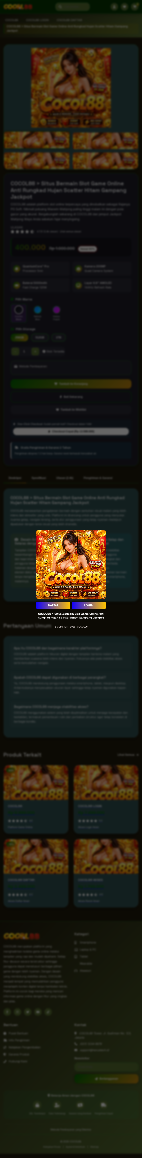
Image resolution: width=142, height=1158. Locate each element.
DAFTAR (53, 605)
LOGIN (88, 605)
